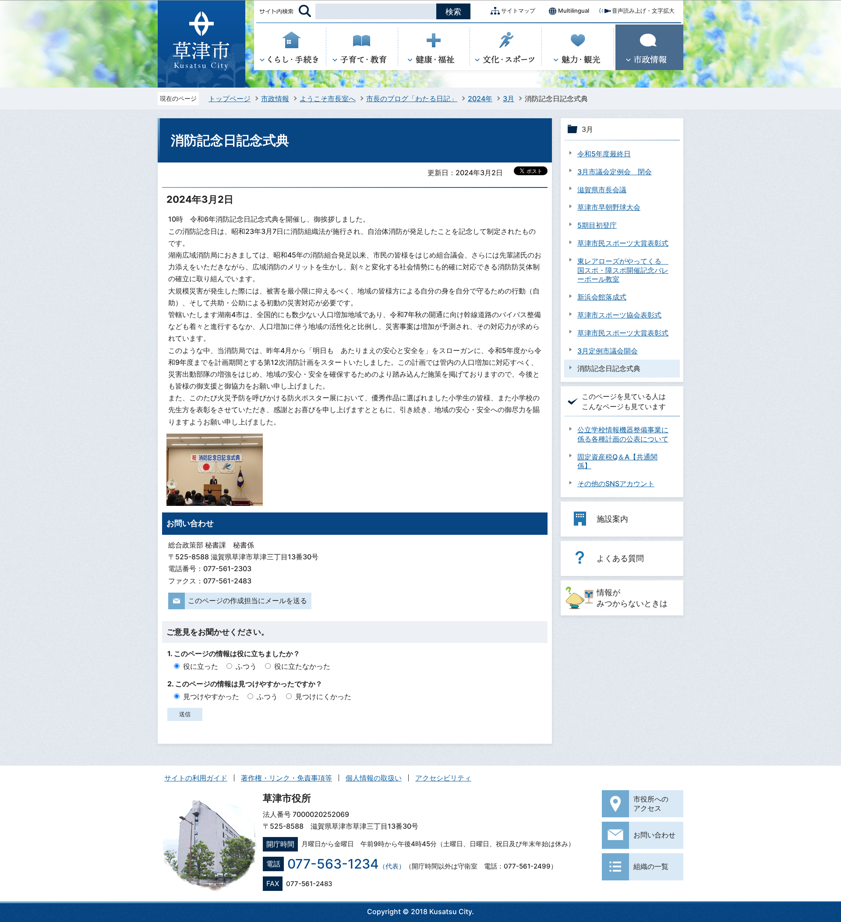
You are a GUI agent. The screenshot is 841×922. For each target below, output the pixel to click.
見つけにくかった (323, 696)
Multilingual (573, 10)
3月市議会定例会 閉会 (614, 171)
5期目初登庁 (597, 225)
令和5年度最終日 (604, 153)
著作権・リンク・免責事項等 (286, 778)
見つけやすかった (211, 696)
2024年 (480, 98)
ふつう (246, 666)
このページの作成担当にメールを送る (247, 600)
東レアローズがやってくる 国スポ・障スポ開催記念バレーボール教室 (622, 270)
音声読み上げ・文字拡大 (643, 10)
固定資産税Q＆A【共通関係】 (617, 461)
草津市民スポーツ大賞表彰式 (622, 243)
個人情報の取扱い (374, 778)
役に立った (200, 666)
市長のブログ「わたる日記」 (411, 98)
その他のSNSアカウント (615, 483)
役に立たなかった (302, 666)
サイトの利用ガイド (195, 778)
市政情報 (275, 98)
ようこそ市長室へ (328, 98)
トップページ (229, 98)
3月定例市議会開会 (607, 350)
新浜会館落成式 (601, 297)
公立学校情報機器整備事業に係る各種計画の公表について (622, 434)
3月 (508, 98)
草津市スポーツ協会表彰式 (619, 315)
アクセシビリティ (443, 778)
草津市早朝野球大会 (608, 207)
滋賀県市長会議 (601, 189)
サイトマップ (518, 10)
